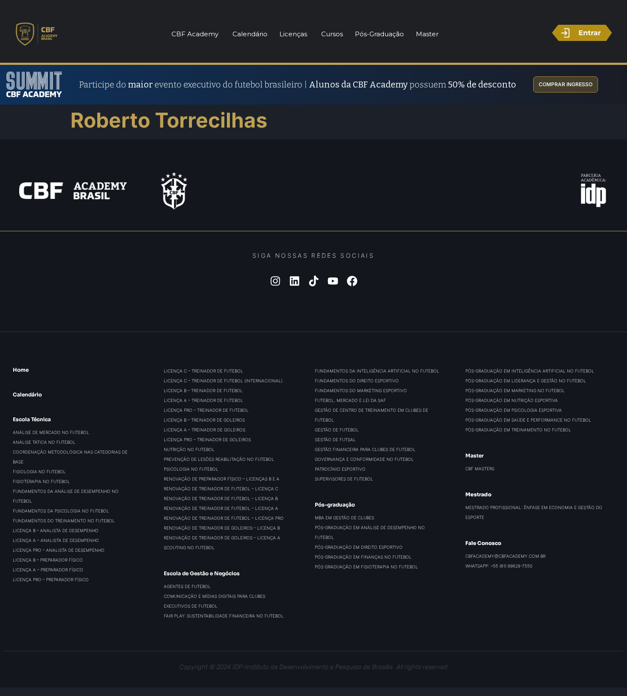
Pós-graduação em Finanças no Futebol (363, 556)
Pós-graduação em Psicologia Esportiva (513, 410)
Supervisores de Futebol (344, 478)
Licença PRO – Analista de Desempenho (58, 550)
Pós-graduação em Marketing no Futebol (515, 390)
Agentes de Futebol (187, 586)
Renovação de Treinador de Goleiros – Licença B (222, 527)
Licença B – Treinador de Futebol (203, 390)
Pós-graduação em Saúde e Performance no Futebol (528, 419)
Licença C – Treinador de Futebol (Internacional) (223, 380)
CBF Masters (479, 468)
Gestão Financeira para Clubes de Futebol (365, 449)
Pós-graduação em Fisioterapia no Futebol (366, 566)
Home (21, 370)
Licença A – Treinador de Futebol (203, 400)
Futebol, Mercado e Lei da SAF (350, 400)
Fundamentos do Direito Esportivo (357, 380)
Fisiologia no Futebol (39, 471)
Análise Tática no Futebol (44, 442)
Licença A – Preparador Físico (48, 569)
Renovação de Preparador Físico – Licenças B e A (221, 478)
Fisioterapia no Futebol (41, 481)
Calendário (27, 394)
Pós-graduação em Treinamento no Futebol (518, 429)
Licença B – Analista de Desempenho (56, 530)
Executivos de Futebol (191, 606)
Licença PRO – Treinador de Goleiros (207, 439)
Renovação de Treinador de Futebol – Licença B (221, 498)
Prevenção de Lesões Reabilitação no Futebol (219, 459)
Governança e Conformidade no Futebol (364, 459)
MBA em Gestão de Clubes (344, 517)
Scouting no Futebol (189, 547)
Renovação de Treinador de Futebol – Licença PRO (224, 518)
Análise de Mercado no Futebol (51, 432)
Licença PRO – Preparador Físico (51, 579)
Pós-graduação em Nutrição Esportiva (511, 400)
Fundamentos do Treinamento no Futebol (64, 520)
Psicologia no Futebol (191, 469)
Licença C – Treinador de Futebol (203, 370)
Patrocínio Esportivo (340, 469)
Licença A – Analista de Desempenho (56, 540)
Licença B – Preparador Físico (48, 559)
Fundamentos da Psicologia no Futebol (61, 510)
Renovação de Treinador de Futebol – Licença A (221, 508)
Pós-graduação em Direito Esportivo (359, 547)
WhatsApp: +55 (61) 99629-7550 (498, 565)
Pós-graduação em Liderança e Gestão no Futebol (525, 380)
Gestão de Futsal (335, 439)
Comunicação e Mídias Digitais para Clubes (214, 596)
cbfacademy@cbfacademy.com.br (505, 556)
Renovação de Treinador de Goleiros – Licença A (222, 537)
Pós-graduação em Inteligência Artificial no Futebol (529, 370)
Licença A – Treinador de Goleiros (204, 429)
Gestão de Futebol (337, 429)
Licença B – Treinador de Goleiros (204, 419)
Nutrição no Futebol (189, 449)
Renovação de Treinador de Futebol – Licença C (221, 488)
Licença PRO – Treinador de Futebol (206, 410)
